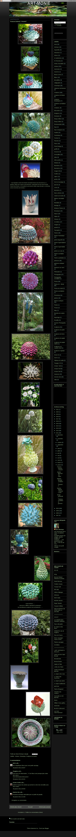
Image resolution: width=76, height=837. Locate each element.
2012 (57, 430)
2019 (57, 414)
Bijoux (55, 77)
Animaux (56, 47)
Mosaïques (57, 211)
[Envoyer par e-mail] (32, 754)
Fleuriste (56, 140)
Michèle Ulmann (58, 600)
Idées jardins (57, 160)
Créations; (57, 107)
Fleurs (55, 143)
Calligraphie (57, 82)
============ (58, 614)
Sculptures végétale (59, 350)
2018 (57, 416)
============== (59, 647)
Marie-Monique (59, 529)
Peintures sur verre (59, 267)
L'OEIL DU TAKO (58, 667)
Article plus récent (15, 807)
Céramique (23, 756)
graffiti (55, 149)
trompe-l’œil (57, 371)
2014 (57, 426)
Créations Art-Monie (59, 95)
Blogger (47, 828)
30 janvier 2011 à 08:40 (19, 788)
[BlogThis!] (33, 754)
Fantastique (57, 135)
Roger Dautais (58, 603)
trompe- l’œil (57, 366)
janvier (59, 464)
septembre (60, 444)
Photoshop (57, 295)
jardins (56, 179)
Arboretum (57, 52)
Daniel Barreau (58, 581)
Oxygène (15, 771)
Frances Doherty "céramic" (60, 468)
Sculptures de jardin (31, 756)
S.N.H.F (56, 617)
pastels (56, 227)
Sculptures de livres (59, 334)
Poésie (56, 305)
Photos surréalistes (59, 291)
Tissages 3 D (57, 363)
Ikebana (56, 162)
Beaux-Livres (57, 74)
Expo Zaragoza (58, 129)
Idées (55, 157)
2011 (57, 433)
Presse (56, 307)
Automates (57, 69)
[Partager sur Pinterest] (37, 754)
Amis (55, 44)
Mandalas (56, 202)
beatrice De (16, 792)
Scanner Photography (60, 323)
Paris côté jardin (58, 624)
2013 (57, 428)
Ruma (55, 700)
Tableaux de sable (59, 360)
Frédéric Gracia (58, 584)
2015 (57, 423)
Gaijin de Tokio (58, 664)
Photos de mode (58, 288)
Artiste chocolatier (59, 63)
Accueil (30, 807)
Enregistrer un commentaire (19, 800)
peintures (56, 260)
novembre (60, 438)
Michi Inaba (57, 597)
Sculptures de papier (59, 338)
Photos (56, 281)
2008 (57, 513)
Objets (56, 216)
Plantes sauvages (58, 642)
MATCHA (56, 686)
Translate (59, 25)
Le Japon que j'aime (59, 680)
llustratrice (57, 190)
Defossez (56, 595)
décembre (60, 435)
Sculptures (57, 327)
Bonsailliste (57, 80)
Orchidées (57, 222)
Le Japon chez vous (59, 674)
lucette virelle (17, 782)
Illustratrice (57, 168)
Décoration (57, 110)
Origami (56, 224)
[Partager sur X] (34, 754)
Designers (56, 113)
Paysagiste (57, 230)
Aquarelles (57, 49)
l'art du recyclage (58, 182)
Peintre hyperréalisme (60, 242)
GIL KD (56, 570)
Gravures (56, 151)
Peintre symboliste (59, 258)
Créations (56, 92)
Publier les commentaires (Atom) (34, 812)
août (58, 448)
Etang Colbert (57, 118)
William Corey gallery (59, 703)
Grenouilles (57, 154)
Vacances (56, 374)
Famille (56, 132)
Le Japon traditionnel (59, 683)
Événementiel (57, 124)
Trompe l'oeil (57, 586)
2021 (57, 409)
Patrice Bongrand (58, 689)
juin (58, 453)
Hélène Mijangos (58, 592)
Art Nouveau (57, 60)
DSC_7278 (59, 732)
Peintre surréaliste (59, 253)
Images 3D (57, 171)
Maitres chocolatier (59, 198)
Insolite (56, 173)
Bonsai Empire (58, 661)
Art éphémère (57, 58)
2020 (57, 412)
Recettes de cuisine (59, 313)
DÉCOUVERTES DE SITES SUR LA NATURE (59, 610)
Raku (55, 310)
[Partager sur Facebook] (36, 754)
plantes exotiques (58, 300)
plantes (56, 298)
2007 (57, 515)
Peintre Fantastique (59, 235)
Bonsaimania (57, 658)
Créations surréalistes (60, 103)
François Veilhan (58, 606)
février (59, 462)
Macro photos (57, 193)
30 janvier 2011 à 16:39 (19, 796)
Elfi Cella (56, 589)
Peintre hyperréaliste (59, 246)
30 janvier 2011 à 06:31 (19, 779)
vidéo (55, 379)
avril (58, 458)
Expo (55, 127)
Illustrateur (57, 165)
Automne (56, 71)
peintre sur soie (58, 251)
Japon (55, 176)
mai (58, 455)
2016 (57, 421)
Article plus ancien (44, 807)
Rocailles (56, 320)
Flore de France (58, 635)
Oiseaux (56, 219)
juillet (58, 451)
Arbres (56, 55)
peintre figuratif (58, 239)
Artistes (17, 756)
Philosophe (57, 271)
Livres (55, 187)
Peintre (56, 233)
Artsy (55, 574)
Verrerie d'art (57, 377)
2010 (57, 508)
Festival (56, 138)
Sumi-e (56, 357)
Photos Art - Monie (59, 284)
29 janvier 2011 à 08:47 (19, 767)
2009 (57, 510)
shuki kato (56, 705)
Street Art (56, 355)
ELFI (14, 763)
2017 (57, 419)
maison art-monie (58, 195)
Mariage (56, 205)
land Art (56, 184)
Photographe (57, 274)
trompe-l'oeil (57, 368)
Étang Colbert (57, 121)
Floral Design (57, 146)
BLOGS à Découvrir (59, 708)
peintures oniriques (59, 263)
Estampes (56, 116)
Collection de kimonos (60, 88)
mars (59, 460)
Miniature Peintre (58, 208)
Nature (56, 213)
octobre (59, 442)
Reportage (57, 317)
